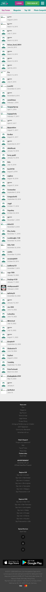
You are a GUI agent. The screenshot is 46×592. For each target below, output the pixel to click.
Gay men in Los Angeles (23, 507)
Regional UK (23, 472)
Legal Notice (23, 418)
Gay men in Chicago (23, 513)
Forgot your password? (23, 442)
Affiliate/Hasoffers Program (23, 465)
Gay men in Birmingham (23, 483)
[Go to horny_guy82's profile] (3, 156)
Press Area (23, 451)
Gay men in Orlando (23, 516)
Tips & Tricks (23, 448)
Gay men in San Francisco (23, 504)
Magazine (17, 10)
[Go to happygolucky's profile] (3, 115)
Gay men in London (23, 475)
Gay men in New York (23, 502)
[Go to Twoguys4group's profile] (3, 108)
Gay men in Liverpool (23, 480)
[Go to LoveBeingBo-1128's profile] (3, 239)
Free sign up (32, 3)
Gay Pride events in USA (23, 521)
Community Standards (23, 429)
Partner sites (23, 453)
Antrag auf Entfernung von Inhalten (23, 424)
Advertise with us (23, 432)
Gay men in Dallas (23, 510)
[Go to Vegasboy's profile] (3, 211)
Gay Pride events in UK (23, 492)
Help (23, 445)
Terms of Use (23, 415)
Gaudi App (23, 456)
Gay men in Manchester (23, 478)
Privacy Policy (23, 421)
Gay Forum (6, 10)
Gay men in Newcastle (23, 486)
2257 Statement (23, 427)
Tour (23, 407)
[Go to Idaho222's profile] (3, 225)
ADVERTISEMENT (23, 460)
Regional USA (23, 499)
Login (19, 3)
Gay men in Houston (23, 518)
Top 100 (27, 10)
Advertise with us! (23, 463)
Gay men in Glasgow (23, 489)
